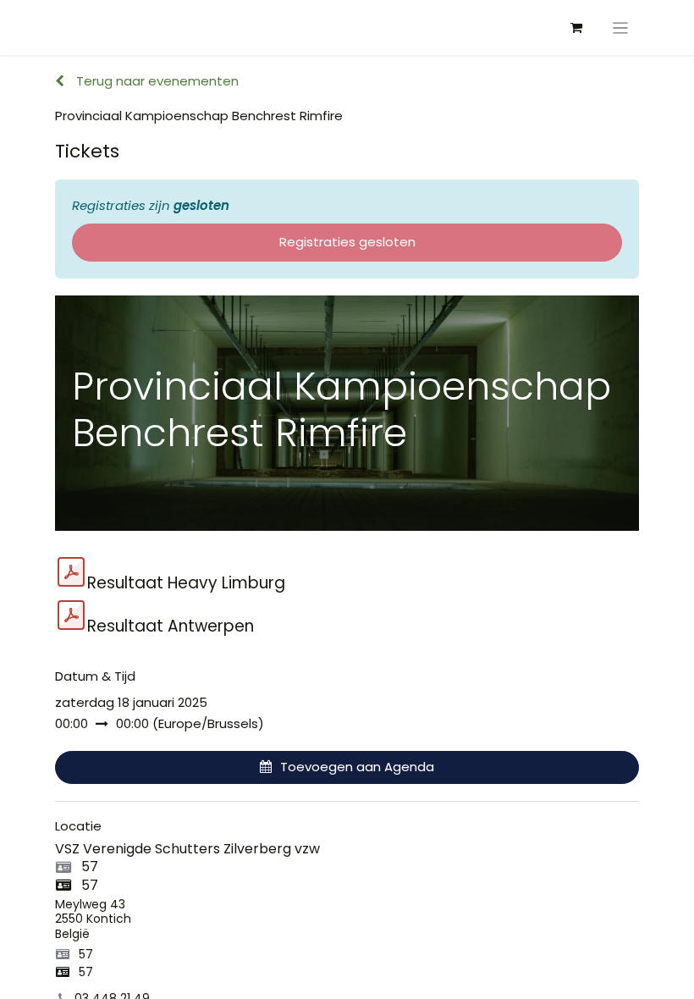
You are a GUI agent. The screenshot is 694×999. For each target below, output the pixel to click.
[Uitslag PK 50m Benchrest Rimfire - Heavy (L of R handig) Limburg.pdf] (71, 572)
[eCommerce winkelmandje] (576, 28)
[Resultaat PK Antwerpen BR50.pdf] (71, 615)
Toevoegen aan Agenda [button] (357, 766)
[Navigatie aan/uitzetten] (621, 27)
